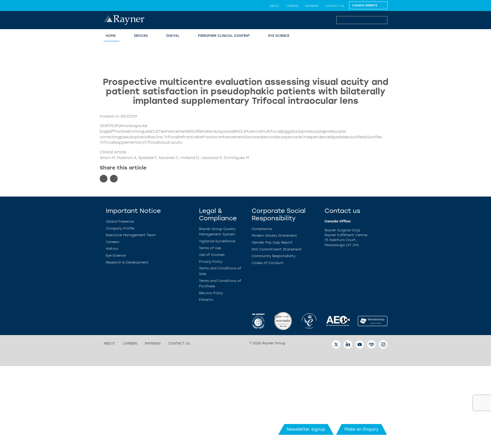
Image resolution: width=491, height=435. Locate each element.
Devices (141, 36)
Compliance (262, 229)
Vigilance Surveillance (217, 241)
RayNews (312, 6)
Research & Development (127, 262)
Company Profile (120, 228)
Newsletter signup (306, 429)
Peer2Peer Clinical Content (224, 36)
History (112, 248)
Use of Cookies (212, 255)
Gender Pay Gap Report (272, 242)
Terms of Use (210, 248)
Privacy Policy (210, 262)
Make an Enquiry (361, 429)
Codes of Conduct (268, 263)
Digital (173, 36)
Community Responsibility (273, 256)
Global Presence (120, 221)
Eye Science (278, 36)
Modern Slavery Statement (274, 235)
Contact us (334, 6)
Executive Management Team (131, 235)
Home (111, 36)
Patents (206, 300)
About (275, 6)
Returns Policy (211, 293)
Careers (292, 6)
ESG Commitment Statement (277, 249)
